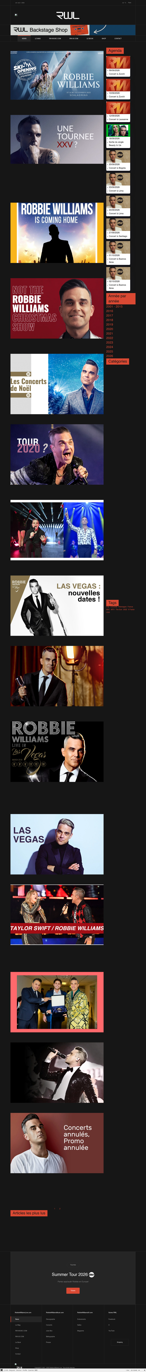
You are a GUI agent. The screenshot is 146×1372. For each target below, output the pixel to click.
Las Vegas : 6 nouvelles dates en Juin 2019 (50, 638)
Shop (104, 38)
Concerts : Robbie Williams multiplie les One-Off (54, 178)
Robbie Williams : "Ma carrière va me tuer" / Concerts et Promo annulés (50, 1178)
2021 (109, 333)
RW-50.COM (73, 38)
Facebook (111, 1319)
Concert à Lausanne (118, 119)
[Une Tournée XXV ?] (57, 139)
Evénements (81, 1319)
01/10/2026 (114, 255)
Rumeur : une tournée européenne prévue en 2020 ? (56, 489)
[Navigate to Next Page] (65, 1209)
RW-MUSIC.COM (55, 38)
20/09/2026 (114, 165)
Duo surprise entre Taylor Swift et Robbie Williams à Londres (57, 950)
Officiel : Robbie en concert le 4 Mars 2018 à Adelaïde (50, 1195)
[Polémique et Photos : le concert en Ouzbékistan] (57, 1002)
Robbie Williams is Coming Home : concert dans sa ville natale (56, 268)
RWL (68, 15)
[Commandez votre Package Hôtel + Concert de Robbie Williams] (57, 676)
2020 (109, 329)
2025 (109, 351)
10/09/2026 (114, 93)
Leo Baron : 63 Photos (28, 1240)
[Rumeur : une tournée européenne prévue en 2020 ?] (57, 454)
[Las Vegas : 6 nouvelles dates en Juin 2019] (57, 606)
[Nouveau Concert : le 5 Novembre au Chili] (48, 961)
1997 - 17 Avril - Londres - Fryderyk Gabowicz (43, 1221)
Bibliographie (50, 1336)
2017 (109, 315)
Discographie (50, 1319)
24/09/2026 (114, 210)
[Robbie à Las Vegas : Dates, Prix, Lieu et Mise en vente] (57, 798)
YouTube (111, 1331)
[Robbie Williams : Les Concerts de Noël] (57, 384)
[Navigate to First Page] (44, 1209)
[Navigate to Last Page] (70, 1209)
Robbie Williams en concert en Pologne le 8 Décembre (50, 192)
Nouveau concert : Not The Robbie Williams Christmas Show (50, 343)
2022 (109, 338)
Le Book (90, 38)
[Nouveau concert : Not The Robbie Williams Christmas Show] (57, 308)
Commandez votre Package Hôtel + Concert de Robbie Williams (53, 711)
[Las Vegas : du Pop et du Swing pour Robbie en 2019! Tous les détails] (57, 752)
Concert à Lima (116, 191)
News (24, 38)
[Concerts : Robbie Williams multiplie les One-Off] (53, 175)
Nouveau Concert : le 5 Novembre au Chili (49, 964)
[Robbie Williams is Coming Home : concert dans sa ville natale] (57, 233)
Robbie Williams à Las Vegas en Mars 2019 (50, 877)
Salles (79, 1325)
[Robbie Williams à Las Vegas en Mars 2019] (57, 844)
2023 (109, 342)
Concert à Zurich (117, 74)
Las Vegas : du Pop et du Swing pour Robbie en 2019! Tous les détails (53, 787)
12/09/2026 (114, 116)
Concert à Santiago (118, 236)
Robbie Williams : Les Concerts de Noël (46, 417)
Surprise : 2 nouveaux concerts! (40, 1105)
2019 (109, 324)
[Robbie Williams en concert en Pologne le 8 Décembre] (57, 186)
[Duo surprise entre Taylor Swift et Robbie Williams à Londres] (57, 915)
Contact (118, 38)
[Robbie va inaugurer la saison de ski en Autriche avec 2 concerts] (57, 75)
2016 (109, 311)
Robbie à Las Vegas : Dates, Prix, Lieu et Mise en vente (55, 803)
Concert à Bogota (117, 168)
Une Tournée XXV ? (29, 166)
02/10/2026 (114, 282)
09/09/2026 (114, 71)
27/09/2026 (114, 233)
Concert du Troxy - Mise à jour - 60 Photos (103, 1231)
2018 (109, 320)
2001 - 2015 (114, 306)
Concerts (49, 1325)
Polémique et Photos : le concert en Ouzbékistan (54, 1035)
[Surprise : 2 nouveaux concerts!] (57, 1072)
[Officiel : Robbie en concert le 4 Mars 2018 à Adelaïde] (57, 1189)
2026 (109, 356)
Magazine (80, 1331)
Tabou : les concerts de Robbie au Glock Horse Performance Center (53, 565)
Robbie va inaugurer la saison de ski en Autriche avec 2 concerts (54, 104)
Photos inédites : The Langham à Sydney (40, 1231)
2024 (109, 347)
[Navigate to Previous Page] (49, 1209)
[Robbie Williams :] (57, 1143)
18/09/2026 (114, 139)
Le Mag (38, 38)
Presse (48, 1342)
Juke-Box (49, 1331)
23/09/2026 (114, 187)
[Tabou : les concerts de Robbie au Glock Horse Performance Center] (57, 530)
